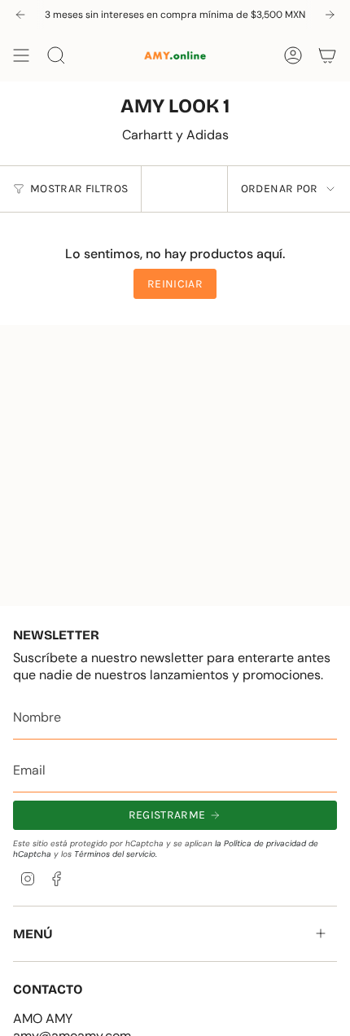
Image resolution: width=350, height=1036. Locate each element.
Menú (33, 934)
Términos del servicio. (115, 854)
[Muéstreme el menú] (21, 55)
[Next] (329, 14)
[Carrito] (327, 55)
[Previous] (20, 14)
